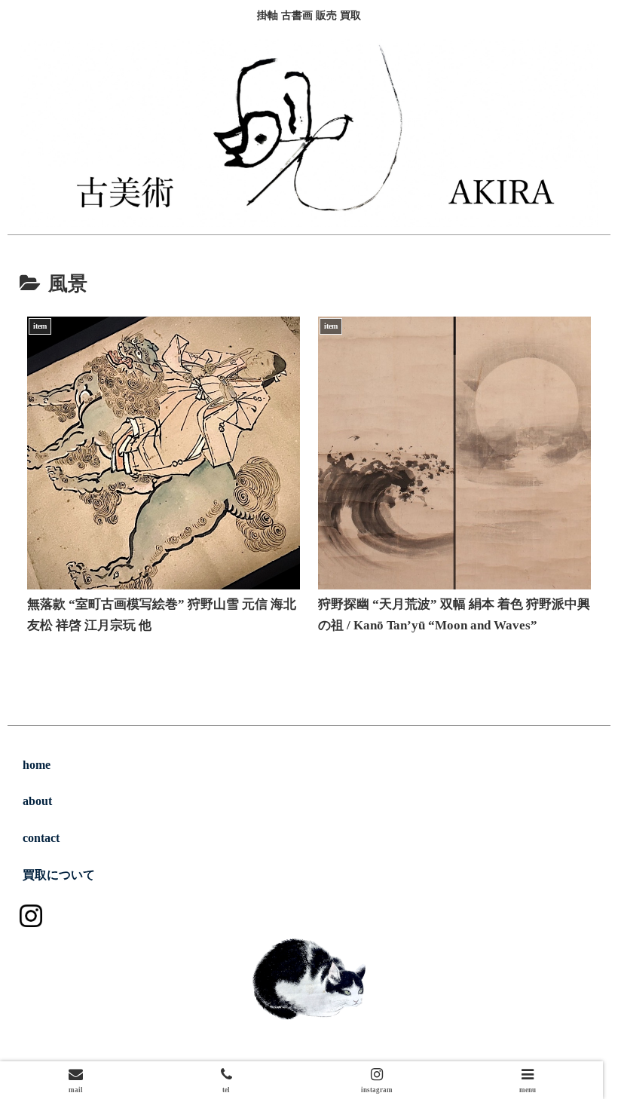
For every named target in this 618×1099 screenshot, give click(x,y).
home (36, 764)
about (37, 800)
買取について (59, 874)
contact (41, 837)
